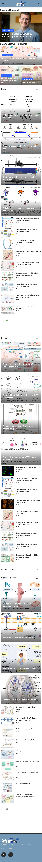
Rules (10, 848)
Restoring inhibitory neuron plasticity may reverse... (19, 178)
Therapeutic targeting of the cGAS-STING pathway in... (18, 365)
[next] (39, 27)
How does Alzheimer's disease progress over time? (26, 719)
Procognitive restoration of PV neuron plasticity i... (19, 458)
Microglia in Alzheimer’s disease (27, 751)
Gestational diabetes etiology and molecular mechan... (18, 605)
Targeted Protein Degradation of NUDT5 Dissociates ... (20, 396)
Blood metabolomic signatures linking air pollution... (26, 230)
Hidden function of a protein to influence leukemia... (20, 116)
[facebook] (3, 854)
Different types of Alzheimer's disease (26, 708)
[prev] (2, 27)
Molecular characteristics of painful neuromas (28, 252)
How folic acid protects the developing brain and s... (25, 241)
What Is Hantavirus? (29, 82)
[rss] (10, 854)
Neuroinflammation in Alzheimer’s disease (28, 763)
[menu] (2, 3)
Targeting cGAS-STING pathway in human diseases (18, 59)
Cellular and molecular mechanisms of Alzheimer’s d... (27, 796)
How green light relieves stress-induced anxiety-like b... (9, 80)
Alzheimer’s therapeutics (24, 729)
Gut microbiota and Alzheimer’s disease (27, 774)
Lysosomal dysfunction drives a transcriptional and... (27, 523)
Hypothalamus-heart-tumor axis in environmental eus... (28, 296)
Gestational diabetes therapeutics (18, 637)
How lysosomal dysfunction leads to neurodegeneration (28, 263)
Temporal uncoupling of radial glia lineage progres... (18, 427)
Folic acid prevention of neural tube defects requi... (28, 501)
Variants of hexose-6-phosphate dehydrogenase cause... (27, 219)
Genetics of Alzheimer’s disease (27, 740)
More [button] (37, 89)
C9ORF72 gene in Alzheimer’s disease (19, 699)
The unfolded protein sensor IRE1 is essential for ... (28, 468)
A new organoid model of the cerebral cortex (19, 147)
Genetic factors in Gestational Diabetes (20, 668)
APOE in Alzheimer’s (23, 784)
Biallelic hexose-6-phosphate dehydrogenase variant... (26, 479)
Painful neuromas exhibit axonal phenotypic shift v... (27, 512)
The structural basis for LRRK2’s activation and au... (27, 556)
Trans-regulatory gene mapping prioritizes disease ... (27, 534)
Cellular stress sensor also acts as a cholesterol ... (18, 209)
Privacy (3, 848)
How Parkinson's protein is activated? (25, 307)
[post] (21, 27)
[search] (39, 3)
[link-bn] (21, 326)
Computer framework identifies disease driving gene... (27, 274)
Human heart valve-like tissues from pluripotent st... (27, 285)
